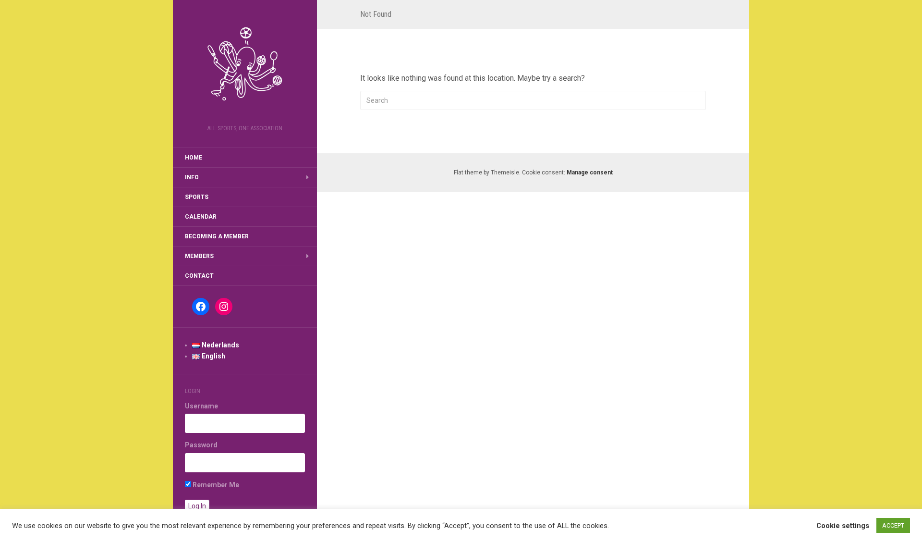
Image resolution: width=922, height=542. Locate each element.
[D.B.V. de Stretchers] (245, 65)
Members (199, 256)
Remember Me (215, 485)
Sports (196, 197)
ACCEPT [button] (893, 525)
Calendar (201, 216)
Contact (199, 275)
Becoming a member (217, 236)
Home (193, 157)
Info (192, 177)
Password (201, 445)
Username (201, 406)
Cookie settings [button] (842, 525)
